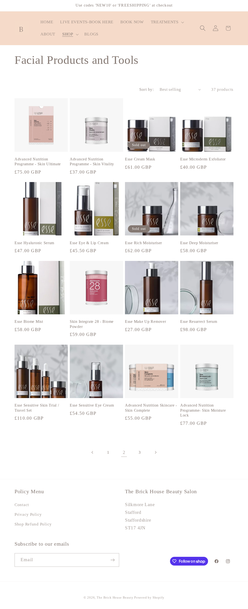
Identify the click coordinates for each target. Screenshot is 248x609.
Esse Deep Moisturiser (199, 243)
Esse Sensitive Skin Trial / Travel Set (37, 407)
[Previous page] (92, 452)
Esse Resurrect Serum (198, 321)
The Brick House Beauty (115, 597)
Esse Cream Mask (140, 159)
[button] (166, 22)
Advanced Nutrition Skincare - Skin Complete (151, 407)
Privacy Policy (28, 514)
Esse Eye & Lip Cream (89, 243)
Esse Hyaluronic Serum (34, 243)
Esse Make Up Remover (145, 321)
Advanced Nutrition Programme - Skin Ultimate (38, 161)
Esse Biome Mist (29, 321)
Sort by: (146, 89)
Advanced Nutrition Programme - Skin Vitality (92, 161)
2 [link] (124, 452)
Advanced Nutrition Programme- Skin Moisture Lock (203, 410)
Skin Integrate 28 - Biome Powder (92, 323)
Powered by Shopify (149, 597)
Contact (22, 504)
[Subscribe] (112, 560)
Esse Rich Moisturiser (143, 243)
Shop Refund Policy (33, 524)
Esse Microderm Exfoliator (203, 159)
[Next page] (155, 452)
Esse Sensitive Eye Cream (92, 405)
